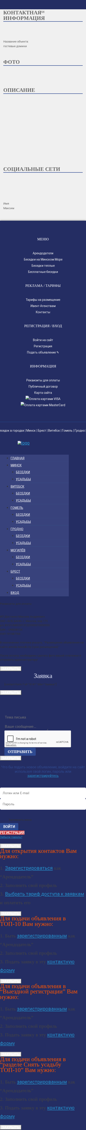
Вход (15, 593)
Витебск (54, 430)
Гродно (80, 430)
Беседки (23, 472)
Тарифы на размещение (43, 299)
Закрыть (11, 668)
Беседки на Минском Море (43, 259)
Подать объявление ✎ (43, 352)
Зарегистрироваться (29, 868)
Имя (6, 203)
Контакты (43, 312)
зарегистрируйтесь (43, 776)
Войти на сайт (43, 340)
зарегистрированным (42, 936)
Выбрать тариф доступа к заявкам (44, 894)
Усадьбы (23, 479)
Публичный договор (43, 386)
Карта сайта (43, 392)
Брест (42, 430)
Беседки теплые (43, 265)
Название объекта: (16, 41)
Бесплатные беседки (43, 272)
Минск (31, 430)
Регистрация (43, 346)
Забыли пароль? (11, 837)
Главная (17, 458)
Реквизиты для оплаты (43, 380)
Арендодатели (43, 253)
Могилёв (18, 550)
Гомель (67, 430)
